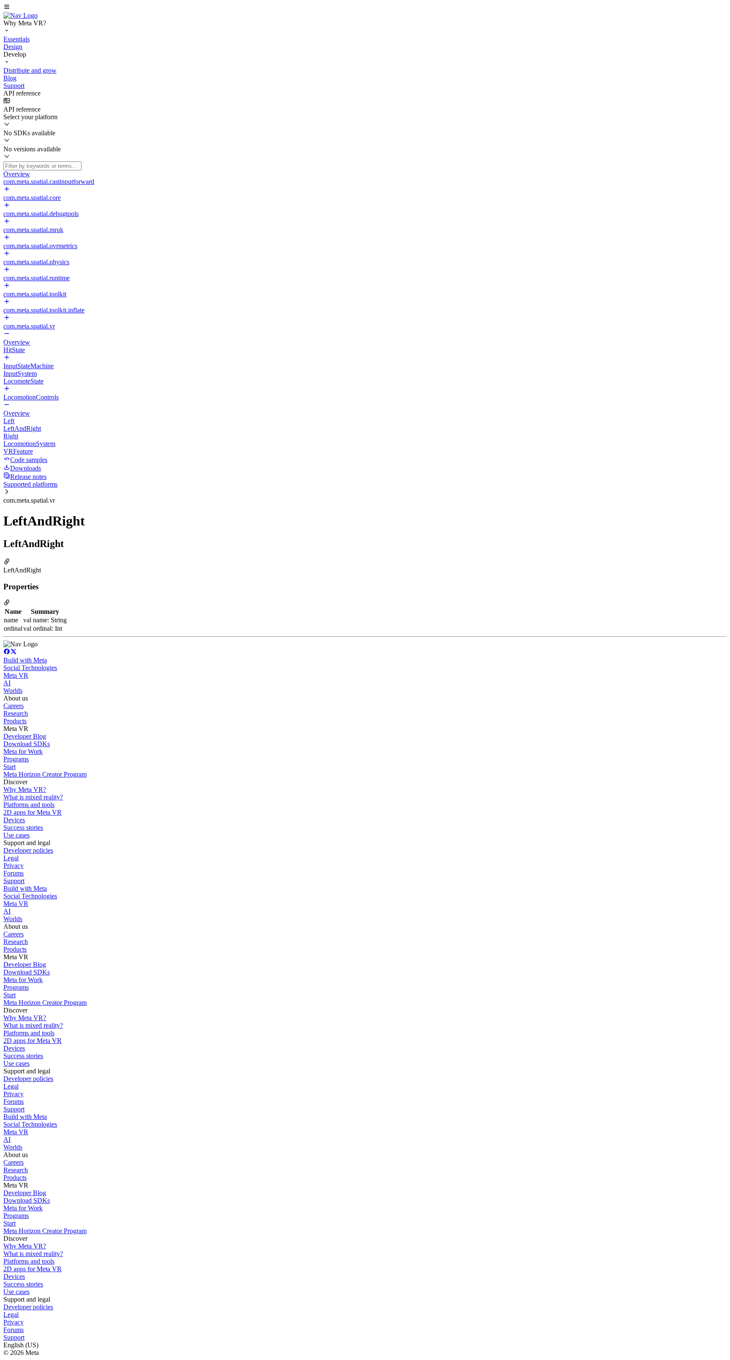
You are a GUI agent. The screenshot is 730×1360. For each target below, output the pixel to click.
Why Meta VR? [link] (24, 789)
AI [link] (7, 683)
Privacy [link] (13, 865)
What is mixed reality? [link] (33, 797)
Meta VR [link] (15, 675)
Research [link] (15, 713)
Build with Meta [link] (25, 660)
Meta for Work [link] (23, 751)
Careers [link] (13, 705)
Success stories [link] (23, 827)
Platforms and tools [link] (28, 804)
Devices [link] (14, 820)
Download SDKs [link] (26, 743)
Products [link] (15, 721)
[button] (365, 7)
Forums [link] (13, 873)
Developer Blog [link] (24, 736)
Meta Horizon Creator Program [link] (45, 774)
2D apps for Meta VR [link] (32, 812)
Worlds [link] (12, 690)
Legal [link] (11, 858)
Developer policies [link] (28, 850)
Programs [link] (16, 759)
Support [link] (14, 880)
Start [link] (9, 766)
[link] (20, 15)
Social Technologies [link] (30, 667)
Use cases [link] (16, 835)
